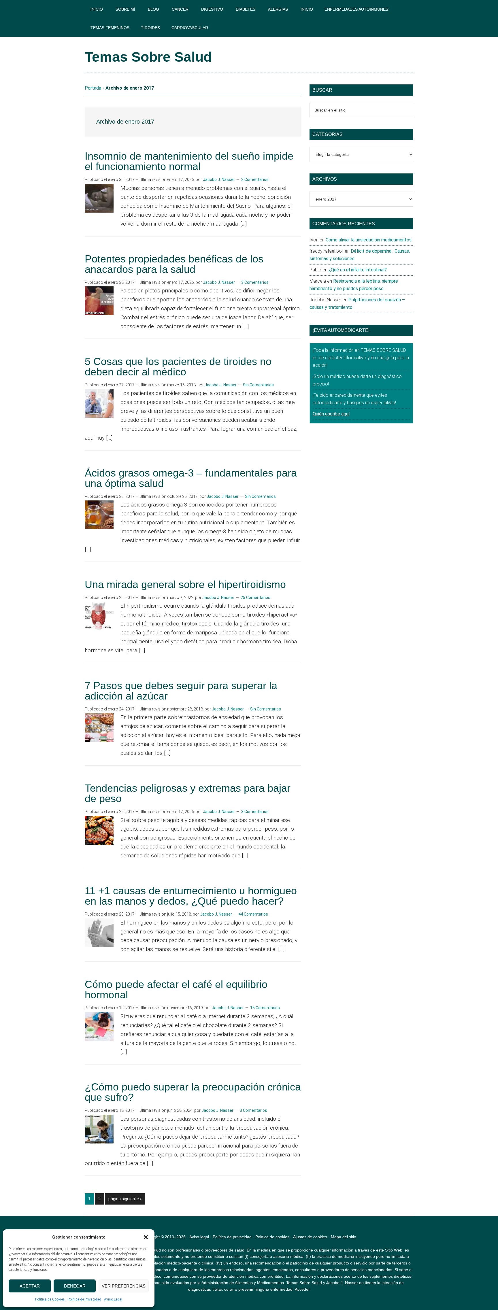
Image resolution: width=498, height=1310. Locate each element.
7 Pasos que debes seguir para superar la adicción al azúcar (181, 691)
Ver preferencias (124, 1285)
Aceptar (30, 1285)
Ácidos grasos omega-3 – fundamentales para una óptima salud (191, 478)
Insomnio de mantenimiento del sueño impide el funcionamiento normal (189, 161)
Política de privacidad (232, 1237)
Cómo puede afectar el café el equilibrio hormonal (176, 989)
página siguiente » (125, 1200)
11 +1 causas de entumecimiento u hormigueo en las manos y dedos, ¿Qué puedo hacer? (191, 896)
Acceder (302, 1289)
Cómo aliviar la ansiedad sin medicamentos (369, 240)
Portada (93, 88)
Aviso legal (199, 1237)
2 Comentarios (255, 179)
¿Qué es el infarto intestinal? (358, 270)
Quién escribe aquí (331, 414)
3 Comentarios (255, 282)
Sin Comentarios (258, 385)
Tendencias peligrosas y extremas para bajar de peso (187, 793)
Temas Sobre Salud (148, 57)
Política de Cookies (50, 1299)
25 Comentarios (255, 597)
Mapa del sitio (343, 1237)
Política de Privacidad (84, 1299)
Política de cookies (272, 1237)
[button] (146, 1237)
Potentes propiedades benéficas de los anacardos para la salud (174, 264)
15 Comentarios (265, 1007)
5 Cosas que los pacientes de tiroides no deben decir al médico (178, 367)
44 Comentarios (253, 914)
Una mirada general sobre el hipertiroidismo (185, 584)
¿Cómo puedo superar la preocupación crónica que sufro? (193, 1092)
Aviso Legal (113, 1299)
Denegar (75, 1285)
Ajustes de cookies (310, 1237)
